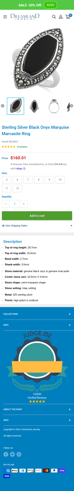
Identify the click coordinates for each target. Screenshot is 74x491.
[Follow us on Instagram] (19, 454)
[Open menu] (5, 16)
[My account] (60, 17)
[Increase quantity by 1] (23, 203)
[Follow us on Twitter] (12, 454)
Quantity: (7, 196)
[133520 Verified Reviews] (37, 401)
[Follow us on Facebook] (5, 454)
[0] (68, 17)
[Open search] (54, 17)
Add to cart (37, 216)
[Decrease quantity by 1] (5, 203)
